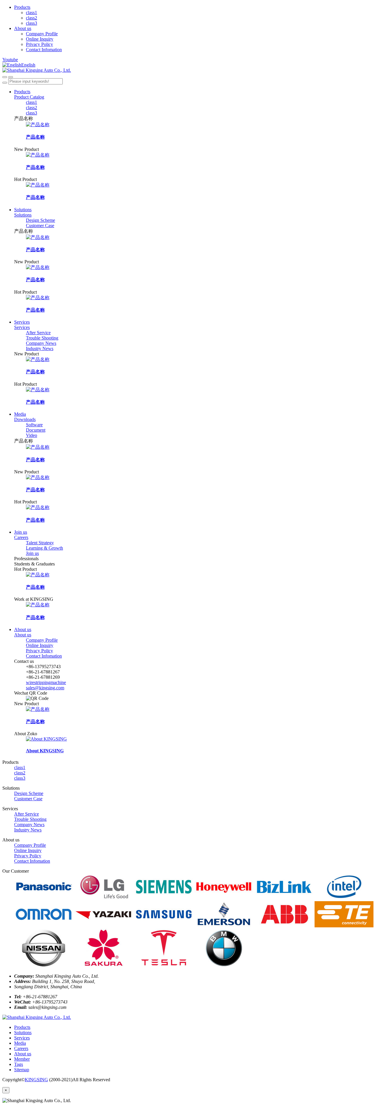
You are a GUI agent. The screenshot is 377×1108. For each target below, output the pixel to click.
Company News (41, 343)
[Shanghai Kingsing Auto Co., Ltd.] (188, 70)
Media (20, 414)
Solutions (23, 209)
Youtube (10, 59)
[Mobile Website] (36, 1017)
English (28, 64)
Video (31, 435)
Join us (20, 532)
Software (34, 424)
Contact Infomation (44, 49)
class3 (31, 23)
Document (35, 429)
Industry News (39, 348)
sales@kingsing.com (45, 687)
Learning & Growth (44, 547)
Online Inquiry (39, 38)
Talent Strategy (40, 542)
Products (22, 7)
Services (22, 322)
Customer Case (40, 225)
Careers (21, 537)
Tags (18, 1064)
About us (22, 28)
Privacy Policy (39, 44)
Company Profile (42, 33)
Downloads (25, 419)
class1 (31, 12)
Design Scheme (40, 220)
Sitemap (21, 1069)
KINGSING (36, 1079)
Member (22, 1059)
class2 (31, 17)
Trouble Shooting (42, 337)
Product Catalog (29, 96)
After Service (38, 332)
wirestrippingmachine (46, 682)
